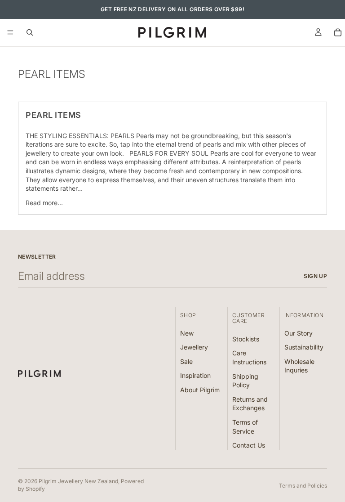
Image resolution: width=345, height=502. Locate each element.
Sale (186, 361)
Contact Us (248, 445)
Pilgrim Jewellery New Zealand (78, 481)
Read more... (44, 202)
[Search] (30, 32)
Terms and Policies (303, 485)
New (187, 332)
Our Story (298, 332)
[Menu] (10, 32)
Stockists (245, 338)
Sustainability (303, 347)
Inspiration (195, 375)
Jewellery (194, 347)
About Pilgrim (200, 390)
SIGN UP (315, 276)
